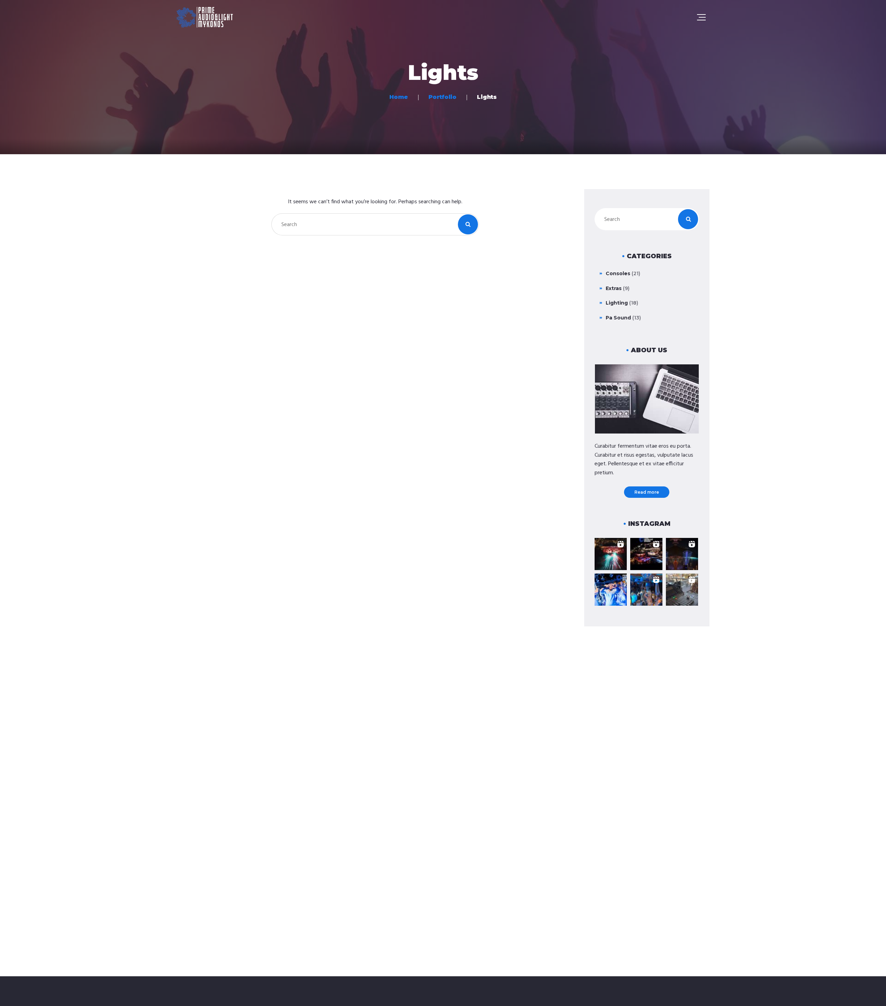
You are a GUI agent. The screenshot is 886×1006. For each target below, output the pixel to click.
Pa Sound (618, 318)
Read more (646, 492)
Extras (614, 288)
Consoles (618, 273)
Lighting (617, 303)
